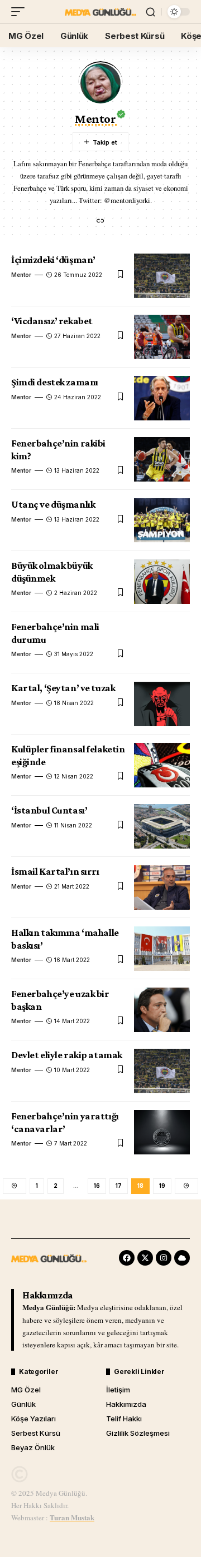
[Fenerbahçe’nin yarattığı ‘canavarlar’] (162, 1132)
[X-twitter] (145, 1258)
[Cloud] (182, 1258)
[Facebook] (127, 1258)
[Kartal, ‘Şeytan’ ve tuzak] (162, 704)
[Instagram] (163, 1258)
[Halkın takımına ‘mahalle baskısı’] (162, 948)
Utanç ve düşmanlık (53, 504)
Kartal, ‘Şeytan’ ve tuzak (63, 687)
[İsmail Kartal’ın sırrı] (162, 887)
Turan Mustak (72, 1517)
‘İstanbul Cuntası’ (49, 810)
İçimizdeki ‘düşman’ (53, 259)
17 (119, 1185)
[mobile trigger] (20, 11)
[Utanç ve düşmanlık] (162, 520)
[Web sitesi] (100, 222)
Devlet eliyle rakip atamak (66, 1054)
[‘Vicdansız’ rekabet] (162, 337)
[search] (150, 12)
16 (97, 1185)
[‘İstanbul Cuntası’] (162, 826)
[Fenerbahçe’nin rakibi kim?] (162, 459)
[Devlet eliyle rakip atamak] (162, 1071)
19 (162, 1185)
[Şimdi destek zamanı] (162, 398)
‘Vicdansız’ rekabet (52, 320)
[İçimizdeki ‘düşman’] (162, 276)
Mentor (21, 274)
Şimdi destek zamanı (54, 382)
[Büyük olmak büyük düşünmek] (162, 581)
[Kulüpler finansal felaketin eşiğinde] (162, 765)
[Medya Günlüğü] (100, 11)
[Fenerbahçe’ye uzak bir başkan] (162, 1010)
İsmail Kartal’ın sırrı (55, 871)
